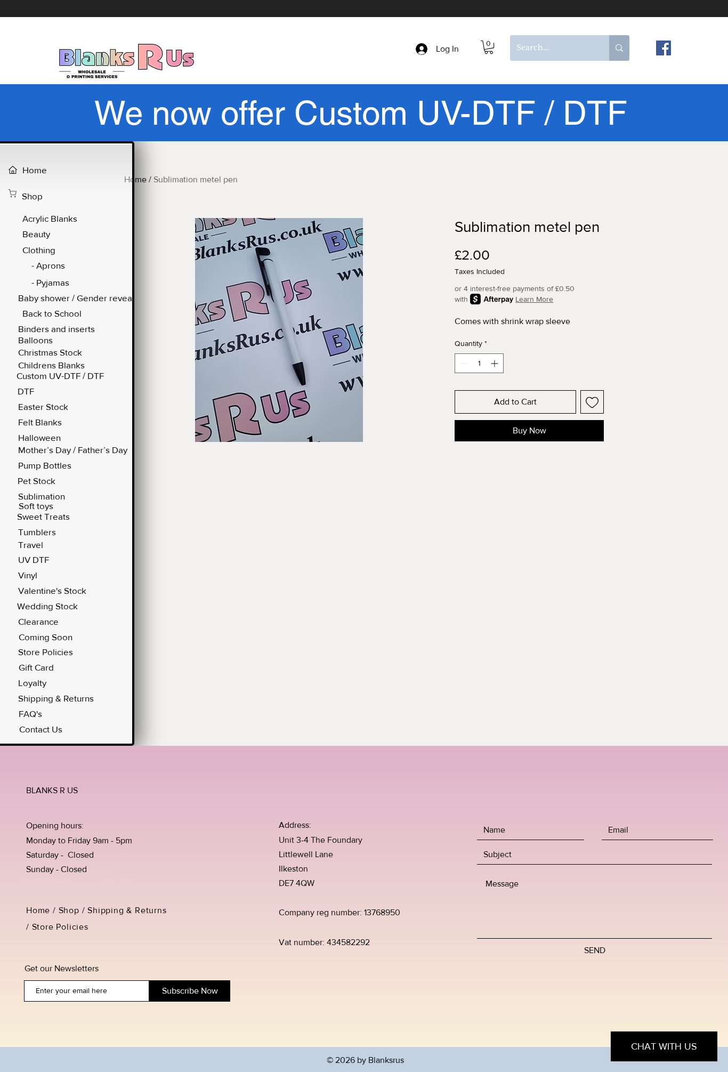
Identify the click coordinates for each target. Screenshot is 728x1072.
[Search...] (619, 48)
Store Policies (61, 926)
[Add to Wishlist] (592, 402)
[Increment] (495, 363)
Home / (42, 910)
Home (135, 179)
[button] (489, 47)
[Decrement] (463, 363)
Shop (69, 910)
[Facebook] (663, 48)
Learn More (534, 299)
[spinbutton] (479, 363)
